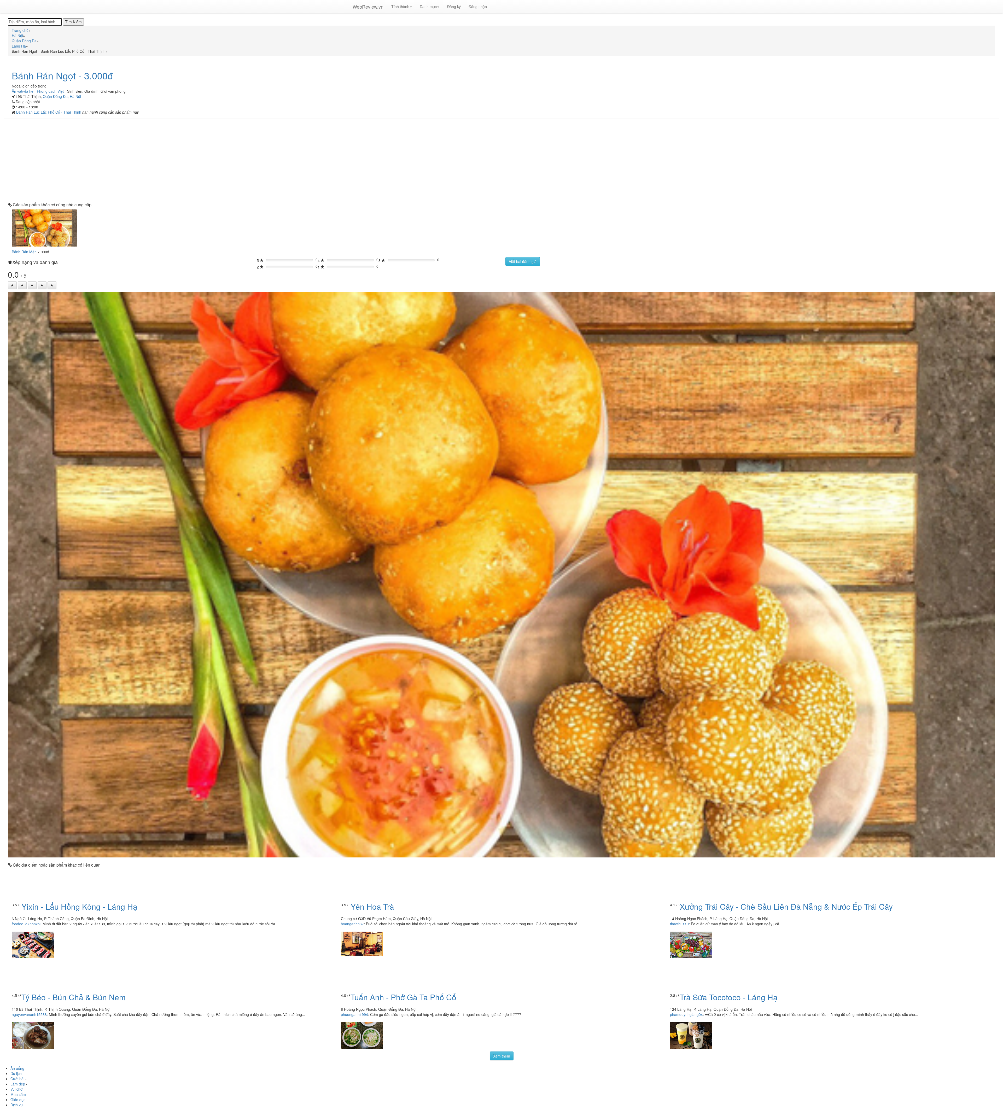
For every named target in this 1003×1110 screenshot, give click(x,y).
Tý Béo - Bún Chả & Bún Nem (73, 997)
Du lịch (16, 1073)
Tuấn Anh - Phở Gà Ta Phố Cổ (403, 997)
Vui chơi (16, 1089)
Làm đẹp (17, 1083)
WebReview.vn (368, 6)
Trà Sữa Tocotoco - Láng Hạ (729, 997)
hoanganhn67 (352, 923)
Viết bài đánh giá (523, 261)
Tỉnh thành (400, 6)
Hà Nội (75, 96)
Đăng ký (454, 6)
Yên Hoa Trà (372, 906)
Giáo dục (17, 1099)
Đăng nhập (478, 6)
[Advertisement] (501, 160)
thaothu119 (679, 923)
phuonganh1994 (354, 1014)
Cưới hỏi (17, 1078)
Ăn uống (17, 1068)
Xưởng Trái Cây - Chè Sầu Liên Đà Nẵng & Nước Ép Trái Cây (786, 906)
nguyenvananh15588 (29, 1014)
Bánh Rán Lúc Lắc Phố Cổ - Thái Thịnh (49, 112)
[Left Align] (12, 285)
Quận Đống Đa (55, 96)
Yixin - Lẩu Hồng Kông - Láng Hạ (79, 906)
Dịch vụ (16, 1104)
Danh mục (428, 6)
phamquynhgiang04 (686, 1014)
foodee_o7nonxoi (26, 923)
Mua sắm (18, 1094)
